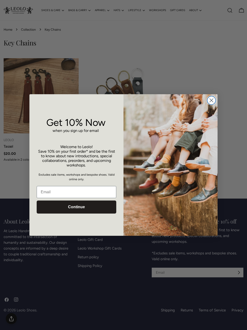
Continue (76, 207)
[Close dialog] (211, 100)
